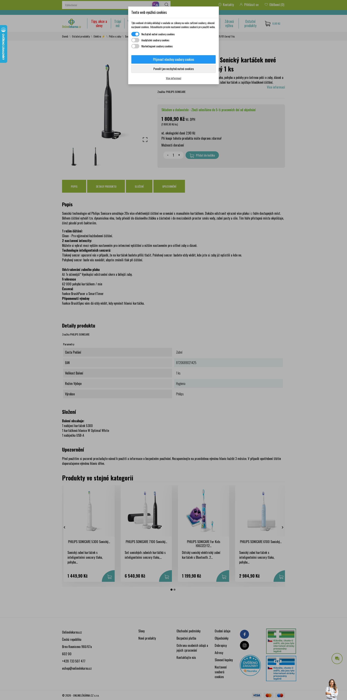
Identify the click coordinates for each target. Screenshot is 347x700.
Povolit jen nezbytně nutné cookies (173, 68)
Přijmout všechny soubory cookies (173, 59)
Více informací (173, 78)
